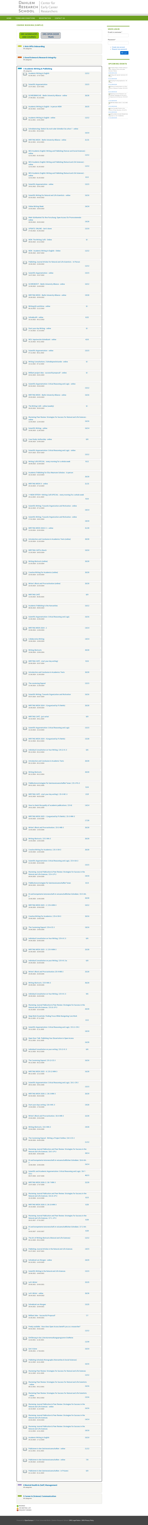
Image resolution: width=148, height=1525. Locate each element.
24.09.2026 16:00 (112, 73)
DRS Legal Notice (74, 1520)
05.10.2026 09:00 (112, 78)
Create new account (118, 47)
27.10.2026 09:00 (112, 117)
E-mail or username (115, 32)
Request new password (119, 49)
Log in (125, 53)
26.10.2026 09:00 (112, 112)
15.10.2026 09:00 (112, 100)
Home (9, 18)
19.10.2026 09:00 (112, 106)
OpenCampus (29, 1520)
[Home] (38, 7)
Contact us (60, 18)
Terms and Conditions (25, 18)
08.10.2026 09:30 (112, 91)
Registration (45, 18)
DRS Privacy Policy (88, 1520)
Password (112, 39)
